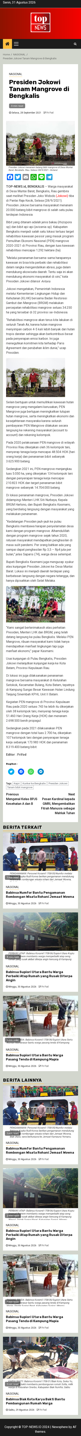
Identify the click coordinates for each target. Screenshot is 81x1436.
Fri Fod (49, 112)
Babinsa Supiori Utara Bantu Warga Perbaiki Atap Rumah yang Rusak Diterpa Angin (39, 976)
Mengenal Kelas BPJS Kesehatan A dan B (21, 799)
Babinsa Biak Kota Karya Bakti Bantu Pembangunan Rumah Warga (35, 1401)
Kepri (17, 783)
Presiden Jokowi (58, 783)
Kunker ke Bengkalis (34, 783)
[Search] (75, 44)
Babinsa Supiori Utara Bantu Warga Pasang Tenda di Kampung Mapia (34, 1057)
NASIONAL (15, 74)
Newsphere (60, 1427)
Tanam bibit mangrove (19, 787)
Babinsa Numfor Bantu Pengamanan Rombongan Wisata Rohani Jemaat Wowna (40, 895)
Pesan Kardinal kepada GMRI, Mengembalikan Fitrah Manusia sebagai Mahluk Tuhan (58, 803)
